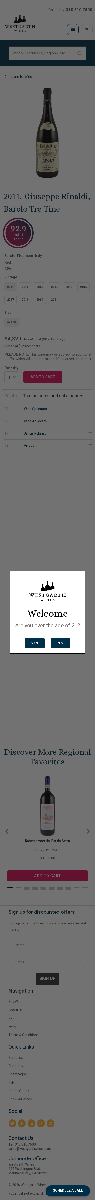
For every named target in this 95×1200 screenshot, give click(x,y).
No (60, 643)
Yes (34, 643)
